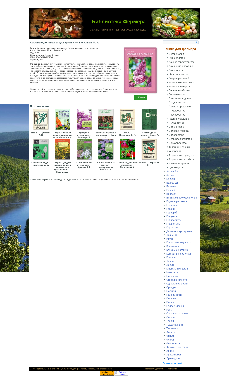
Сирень (170, 317)
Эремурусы (173, 358)
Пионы (170, 302)
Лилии (170, 265)
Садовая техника (179, 131)
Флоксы (170, 339)
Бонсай (170, 190)
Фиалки (170, 332)
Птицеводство (177, 110)
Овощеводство (177, 94)
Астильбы (172, 171)
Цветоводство (177, 167)
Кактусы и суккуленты (178, 242)
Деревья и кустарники (179, 231)
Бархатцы (172, 182)
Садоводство (176, 135)
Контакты (172, 369)
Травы (170, 321)
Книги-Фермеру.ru (38, 369)
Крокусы (171, 257)
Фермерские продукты (182, 155)
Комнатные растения (178, 253)
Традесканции (174, 324)
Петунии (171, 298)
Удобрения (175, 151)
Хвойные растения (177, 347)
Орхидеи (171, 287)
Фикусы (170, 336)
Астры (170, 175)
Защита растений (179, 78)
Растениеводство (179, 118)
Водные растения (176, 201)
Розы (169, 309)
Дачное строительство (182, 62)
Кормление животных (181, 82)
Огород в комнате (176, 280)
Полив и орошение (180, 106)
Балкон (170, 179)
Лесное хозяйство (179, 90)
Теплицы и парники (180, 147)
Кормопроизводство (180, 86)
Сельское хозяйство (180, 139)
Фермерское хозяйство (182, 159)
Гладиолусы (173, 223)
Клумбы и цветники (177, 250)
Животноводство (178, 74)
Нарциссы (172, 276)
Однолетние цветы (177, 283)
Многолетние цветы (177, 268)
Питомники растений (172, 363)
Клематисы (172, 246)
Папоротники (174, 294)
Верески (171, 194)
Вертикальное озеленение (181, 197)
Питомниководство (180, 98)
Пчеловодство (177, 114)
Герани (170, 209)
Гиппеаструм (173, 220)
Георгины (171, 205)
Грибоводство (177, 58)
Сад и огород (176, 126)
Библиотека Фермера (119, 21)
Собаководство (178, 143)
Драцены (171, 235)
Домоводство (176, 70)
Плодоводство (177, 102)
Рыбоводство (176, 122)
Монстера (172, 272)
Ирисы (170, 238)
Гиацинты (172, 216)
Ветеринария (176, 54)
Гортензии (172, 227)
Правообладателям (154, 369)
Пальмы (171, 291)
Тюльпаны (172, 328)
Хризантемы (173, 354)
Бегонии (171, 186)
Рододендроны (175, 306)
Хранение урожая (179, 163)
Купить (141, 97)
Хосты (170, 351)
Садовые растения (177, 313)
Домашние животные (181, 66)
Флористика (173, 343)
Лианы (170, 261)
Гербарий (171, 212)
